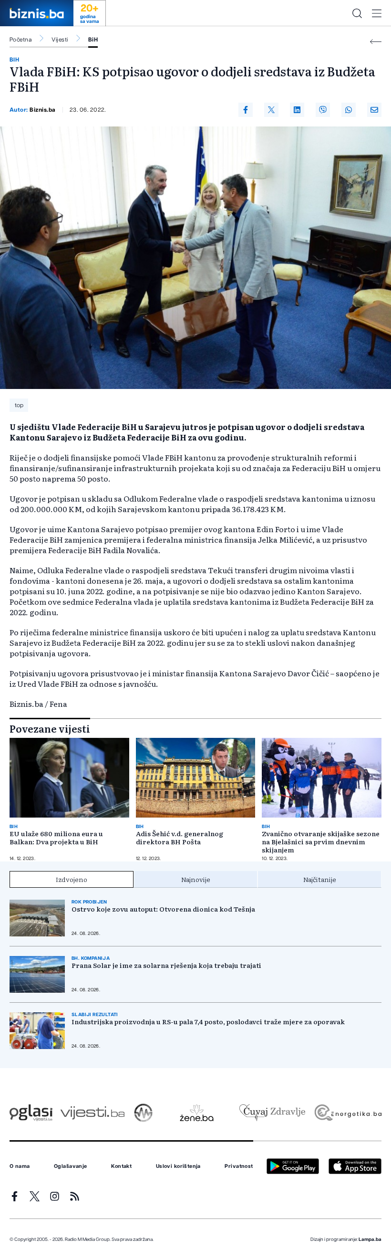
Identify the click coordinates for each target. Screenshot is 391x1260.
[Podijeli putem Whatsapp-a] (348, 110)
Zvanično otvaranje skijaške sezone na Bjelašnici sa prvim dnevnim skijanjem (321, 842)
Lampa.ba (370, 1239)
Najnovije (195, 879)
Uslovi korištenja (178, 1166)
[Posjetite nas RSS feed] (75, 1196)
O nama (20, 1166)
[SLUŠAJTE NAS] (143, 1113)
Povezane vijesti (50, 728)
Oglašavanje (70, 1166)
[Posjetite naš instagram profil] (55, 1196)
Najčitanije (319, 879)
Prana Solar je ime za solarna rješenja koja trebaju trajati (166, 965)
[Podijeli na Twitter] (271, 110)
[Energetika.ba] (347, 1112)
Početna (20, 39)
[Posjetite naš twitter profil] (35, 1196)
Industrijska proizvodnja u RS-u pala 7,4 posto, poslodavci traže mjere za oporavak (208, 1022)
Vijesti (59, 39)
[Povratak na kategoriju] (375, 41)
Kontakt (121, 1166)
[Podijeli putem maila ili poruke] (374, 110)
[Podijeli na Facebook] (245, 110)
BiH (93, 39)
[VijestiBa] (92, 1112)
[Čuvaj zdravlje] (272, 1112)
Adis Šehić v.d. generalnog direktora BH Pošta (179, 838)
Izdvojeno (71, 879)
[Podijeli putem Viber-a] (323, 110)
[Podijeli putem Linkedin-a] (297, 110)
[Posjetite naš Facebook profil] (15, 1196)
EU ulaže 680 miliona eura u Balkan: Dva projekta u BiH (56, 838)
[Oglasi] (31, 1112)
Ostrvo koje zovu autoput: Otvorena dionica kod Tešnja (163, 909)
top (19, 405)
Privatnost (239, 1166)
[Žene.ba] (196, 1112)
